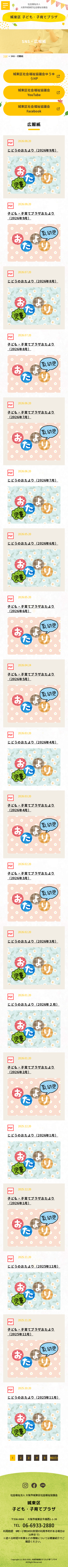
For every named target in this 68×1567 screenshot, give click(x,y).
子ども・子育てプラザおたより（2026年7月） (31, 414)
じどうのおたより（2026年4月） (33, 742)
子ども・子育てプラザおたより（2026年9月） (31, 215)
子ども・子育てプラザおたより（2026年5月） (31, 676)
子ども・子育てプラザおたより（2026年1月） (31, 1200)
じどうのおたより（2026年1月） (33, 1135)
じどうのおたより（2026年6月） (33, 543)
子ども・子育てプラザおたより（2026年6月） (31, 608)
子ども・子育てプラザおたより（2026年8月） (31, 346)
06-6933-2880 (38, 1525)
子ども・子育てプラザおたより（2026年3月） (31, 875)
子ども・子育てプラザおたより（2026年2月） (31, 1069)
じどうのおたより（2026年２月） (34, 1004)
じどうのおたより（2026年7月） (33, 480)
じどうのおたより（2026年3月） (33, 941)
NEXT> (54, 1457)
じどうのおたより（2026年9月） (33, 150)
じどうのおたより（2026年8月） (33, 281)
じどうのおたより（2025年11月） (34, 1397)
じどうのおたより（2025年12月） (34, 1266)
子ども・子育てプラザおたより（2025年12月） (31, 1331)
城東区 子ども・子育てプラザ (34, 17)
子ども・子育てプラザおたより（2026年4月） (31, 807)
